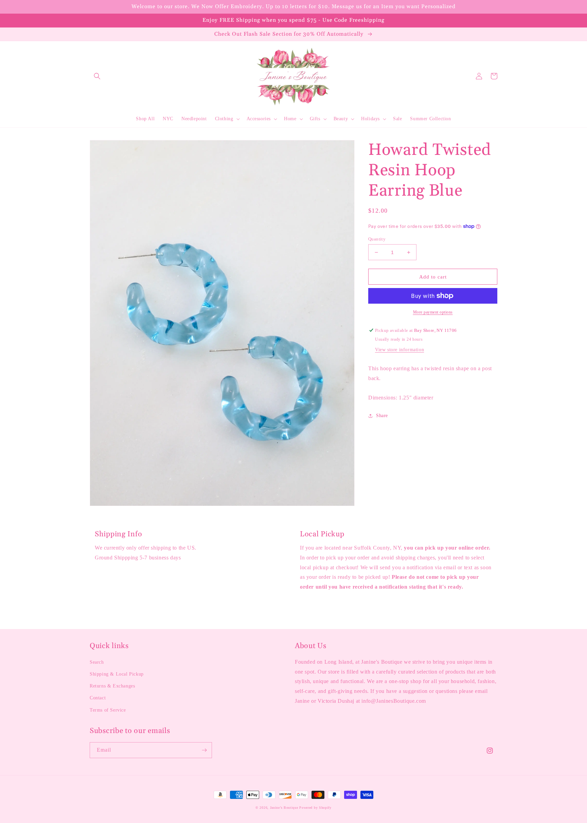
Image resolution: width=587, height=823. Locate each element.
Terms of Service (108, 710)
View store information (399, 349)
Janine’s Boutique (284, 807)
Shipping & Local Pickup (117, 674)
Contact (98, 697)
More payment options (433, 312)
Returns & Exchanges (112, 685)
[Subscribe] (204, 750)
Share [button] (382, 415)
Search (97, 662)
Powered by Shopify (315, 807)
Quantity (377, 238)
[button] (97, 76)
